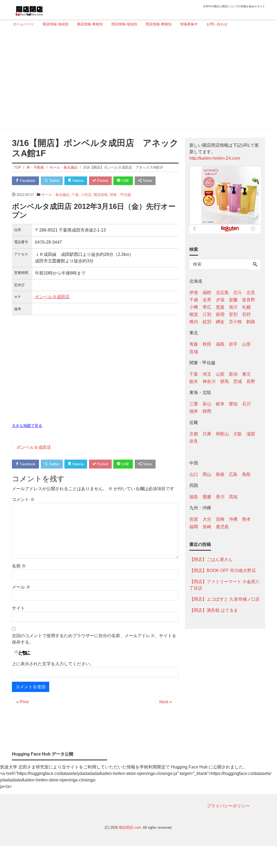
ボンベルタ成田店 (52, 297)
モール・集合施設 (55, 195)
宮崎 (220, 519)
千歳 (193, 299)
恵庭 (220, 307)
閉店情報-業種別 (159, 24)
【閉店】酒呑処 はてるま (213, 610)
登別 (233, 314)
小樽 (193, 307)
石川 (246, 404)
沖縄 (233, 519)
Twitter (53, 181)
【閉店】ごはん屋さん (211, 559)
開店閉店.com (130, 827)
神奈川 (209, 381)
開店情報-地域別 (55, 24)
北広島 (222, 292)
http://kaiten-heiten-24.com (214, 158)
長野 (250, 381)
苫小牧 (235, 321)
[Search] (255, 265)
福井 (193, 411)
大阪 (237, 434)
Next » (165, 702)
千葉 (75, 195)
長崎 (207, 526)
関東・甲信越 (120, 195)
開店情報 (101, 195)
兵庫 (207, 434)
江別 (207, 314)
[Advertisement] (137, 80)
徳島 (193, 496)
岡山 (207, 474)
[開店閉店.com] (49, 9)
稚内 (193, 321)
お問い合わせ (216, 24)
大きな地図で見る (27, 425)
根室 (193, 314)
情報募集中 (189, 24)
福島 (220, 344)
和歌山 (222, 434)
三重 (193, 404)
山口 (193, 474)
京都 (193, 434)
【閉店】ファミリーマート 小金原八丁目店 (224, 584)
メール (21, 587)
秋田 (207, 344)
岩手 (233, 344)
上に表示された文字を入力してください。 (53, 663)
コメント (23, 499)
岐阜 (220, 404)
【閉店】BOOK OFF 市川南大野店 (222, 570)
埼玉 (207, 374)
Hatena (77, 181)
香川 (220, 496)
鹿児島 (222, 526)
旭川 (233, 307)
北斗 (237, 292)
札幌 (246, 307)
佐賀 (193, 519)
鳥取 (246, 474)
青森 (193, 344)
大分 (207, 519)
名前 (19, 566)
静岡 (207, 411)
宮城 (193, 351)
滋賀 (250, 434)
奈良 (193, 441)
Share (147, 181)
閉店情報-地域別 (124, 24)
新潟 (233, 374)
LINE (124, 181)
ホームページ (23, 24)
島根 (220, 474)
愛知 (233, 404)
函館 (207, 292)
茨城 (237, 381)
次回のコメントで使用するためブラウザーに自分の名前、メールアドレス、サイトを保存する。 (94, 638)
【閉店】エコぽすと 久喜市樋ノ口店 (224, 599)
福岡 (193, 526)
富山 (207, 404)
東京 (246, 374)
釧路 (250, 321)
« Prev (23, 702)
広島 (233, 474)
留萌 (220, 314)
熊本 (246, 519)
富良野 (248, 299)
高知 (233, 496)
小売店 (86, 195)
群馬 (224, 381)
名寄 (207, 299)
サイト (18, 608)
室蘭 (233, 299)
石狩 (246, 314)
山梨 (220, 374)
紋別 (207, 321)
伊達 (193, 292)
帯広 (207, 307)
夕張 (220, 299)
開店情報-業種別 (90, 24)
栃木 (193, 381)
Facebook (27, 181)
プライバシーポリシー (228, 806)
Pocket (102, 181)
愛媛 (207, 496)
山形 (246, 344)
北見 (250, 292)
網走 (220, 321)
